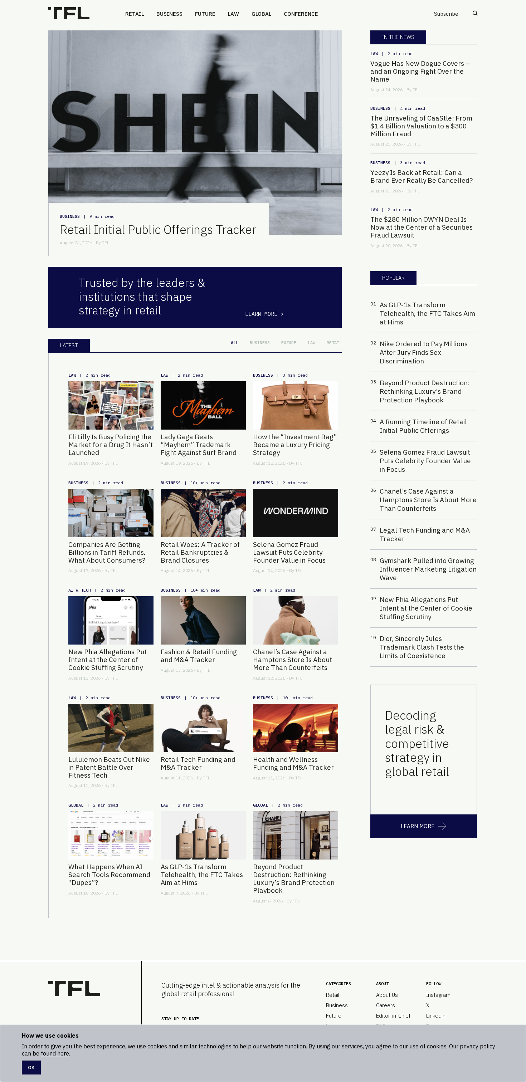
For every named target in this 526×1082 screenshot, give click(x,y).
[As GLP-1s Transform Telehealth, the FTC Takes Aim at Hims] (203, 835)
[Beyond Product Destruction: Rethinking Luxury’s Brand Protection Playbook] (295, 835)
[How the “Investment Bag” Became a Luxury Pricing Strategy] (295, 405)
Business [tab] (260, 342)
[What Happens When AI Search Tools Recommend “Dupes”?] (111, 835)
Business (169, 13)
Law (233, 13)
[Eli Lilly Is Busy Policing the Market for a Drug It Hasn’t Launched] (111, 405)
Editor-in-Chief (393, 1015)
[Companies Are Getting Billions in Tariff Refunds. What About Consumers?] (111, 513)
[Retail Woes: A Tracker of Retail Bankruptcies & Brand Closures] (203, 513)
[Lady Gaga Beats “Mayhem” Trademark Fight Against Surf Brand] (203, 405)
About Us (387, 995)
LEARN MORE (417, 826)
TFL (105, 242)
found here (55, 1053)
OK (31, 1067)
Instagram (438, 995)
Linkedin (435, 1015)
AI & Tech (79, 590)
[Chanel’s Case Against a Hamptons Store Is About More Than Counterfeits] (295, 620)
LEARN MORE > (264, 313)
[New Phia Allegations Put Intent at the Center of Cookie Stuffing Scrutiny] (111, 620)
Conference (301, 13)
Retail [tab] (334, 342)
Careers (385, 1005)
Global (261, 13)
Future (205, 13)
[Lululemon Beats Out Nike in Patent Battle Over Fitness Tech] (111, 728)
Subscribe (446, 13)
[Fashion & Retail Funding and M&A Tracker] (203, 620)
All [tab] (234, 342)
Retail (134, 13)
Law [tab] (311, 342)
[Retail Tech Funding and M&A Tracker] (203, 728)
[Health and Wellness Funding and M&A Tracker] (295, 728)
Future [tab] (288, 342)
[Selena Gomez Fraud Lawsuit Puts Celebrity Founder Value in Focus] (295, 513)
